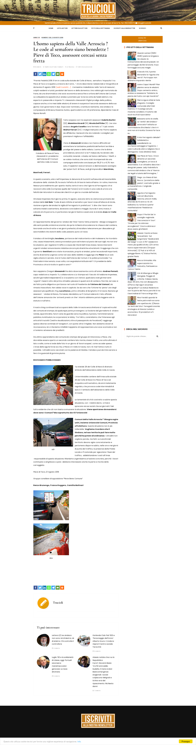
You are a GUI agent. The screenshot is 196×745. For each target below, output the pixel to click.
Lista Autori (62, 28)
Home (51, 28)
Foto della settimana (100, 28)
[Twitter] (40, 74)
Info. (79, 741)
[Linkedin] (44, 74)
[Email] (58, 74)
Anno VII (36, 38)
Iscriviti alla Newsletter (124, 28)
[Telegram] (53, 74)
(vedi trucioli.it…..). (63, 87)
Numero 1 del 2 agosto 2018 (52, 38)
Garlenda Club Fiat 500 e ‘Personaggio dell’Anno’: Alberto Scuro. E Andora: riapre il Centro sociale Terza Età (104, 641)
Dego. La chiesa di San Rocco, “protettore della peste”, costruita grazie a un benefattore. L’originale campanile (144, 183)
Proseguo (186, 741)
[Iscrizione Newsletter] (98, 721)
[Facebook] (36, 74)
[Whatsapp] (49, 74)
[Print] (62, 74)
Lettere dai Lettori (79, 28)
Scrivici (142, 28)
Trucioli (71, 67)
